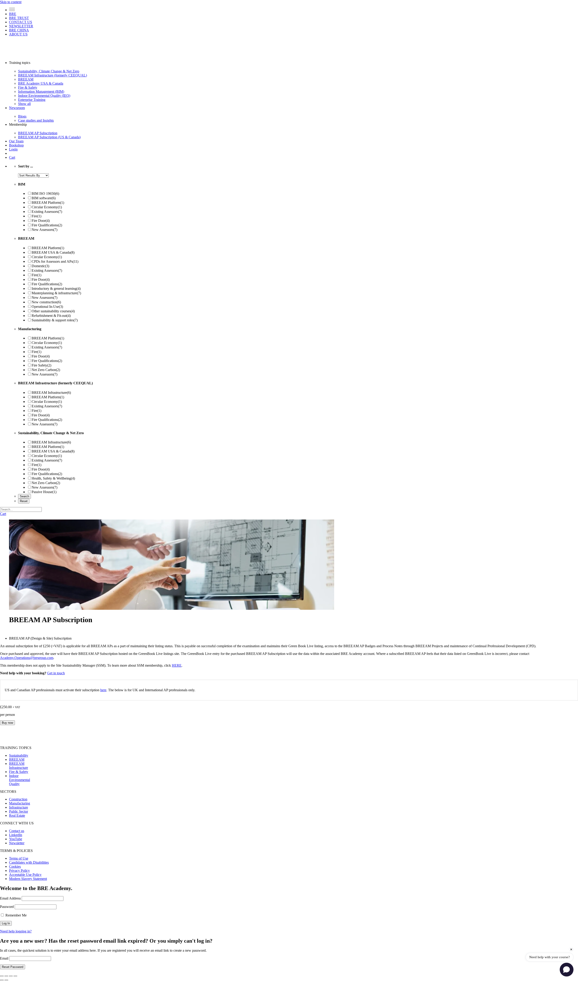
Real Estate (17, 815)
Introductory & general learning (56, 288)
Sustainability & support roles (55, 320)
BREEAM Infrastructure (51, 392)
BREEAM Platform (48, 202)
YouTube (15, 839)
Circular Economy (47, 207)
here (103, 690)
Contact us (16, 831)
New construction (46, 302)
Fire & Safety (18, 772)
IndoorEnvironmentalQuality (19, 780)
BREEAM (16, 759)
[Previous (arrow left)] (2, 980)
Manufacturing (19, 803)
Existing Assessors (47, 211)
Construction (18, 799)
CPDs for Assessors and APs (55, 261)
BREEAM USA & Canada (53, 252)
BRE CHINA (19, 30)
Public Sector (18, 811)
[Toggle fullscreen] (6, 976)
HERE (177, 665)
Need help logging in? (16, 931)
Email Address (10, 898)
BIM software (44, 198)
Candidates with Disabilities (29, 862)
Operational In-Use (47, 306)
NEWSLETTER (21, 26)
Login (13, 149)
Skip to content (10, 2)
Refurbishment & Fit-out (51, 316)
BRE (12, 14)
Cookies (15, 866)
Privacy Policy (19, 870)
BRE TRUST (19, 18)
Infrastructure (18, 807)
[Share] (11, 976)
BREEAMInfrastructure (18, 766)
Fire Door (41, 221)
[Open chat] (566, 969)
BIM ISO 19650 (45, 193)
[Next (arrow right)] (6, 980)
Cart (12, 157)
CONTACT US (20, 22)
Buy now (7, 722)
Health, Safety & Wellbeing (53, 478)
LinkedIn (15, 835)
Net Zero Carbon (46, 370)
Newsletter (16, 843)
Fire (36, 216)
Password (7, 907)
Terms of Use (18, 858)
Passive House (44, 492)
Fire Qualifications (47, 225)
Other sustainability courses (53, 311)
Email (4, 958)
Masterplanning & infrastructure (56, 293)
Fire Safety (41, 365)
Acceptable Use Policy (25, 875)
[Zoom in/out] (2, 976)
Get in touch (56, 673)
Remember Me (16, 915)
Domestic (40, 266)
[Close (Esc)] (15, 976)
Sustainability (18, 755)
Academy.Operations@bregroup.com (26, 658)
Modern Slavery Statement (28, 879)
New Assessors (44, 230)
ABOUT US (18, 34)
